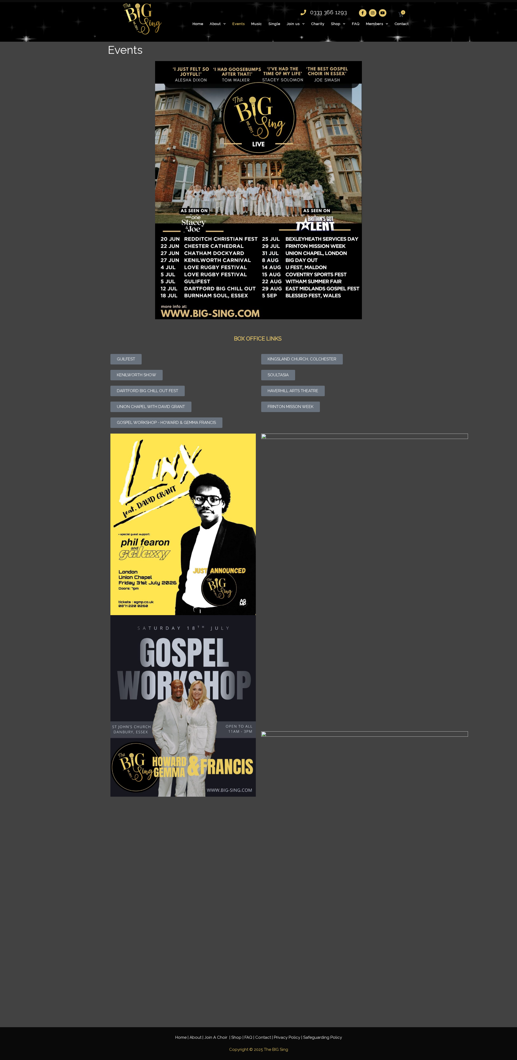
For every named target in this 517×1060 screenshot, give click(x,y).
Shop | (237, 1037)
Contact (402, 24)
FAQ (355, 24)
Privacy (287, 1037)
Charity (317, 24)
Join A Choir (216, 1037)
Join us (293, 24)
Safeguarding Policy (322, 1037)
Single (274, 24)
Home (198, 24)
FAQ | (249, 1037)
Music (256, 24)
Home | (182, 1037)
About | (197, 1037)
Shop (335, 24)
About (215, 24)
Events (238, 24)
